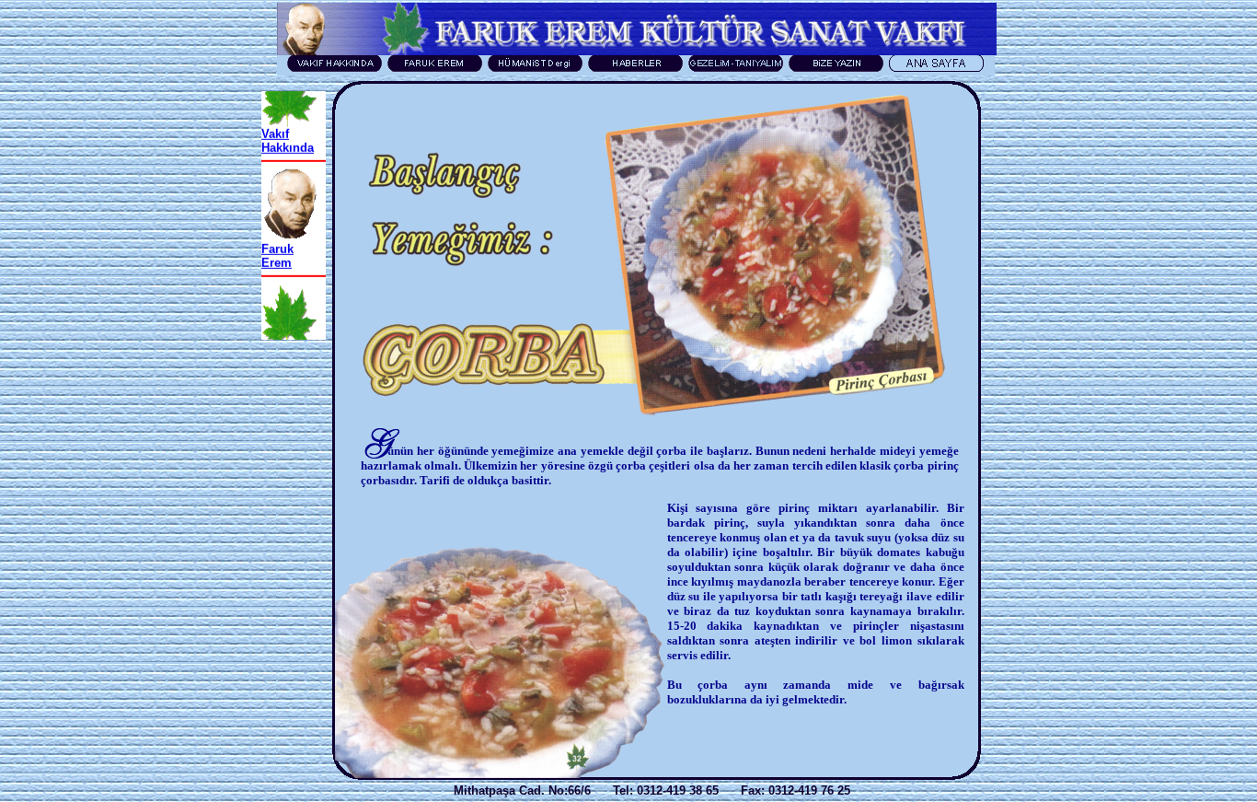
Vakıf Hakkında (287, 129)
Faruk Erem (277, 244)
